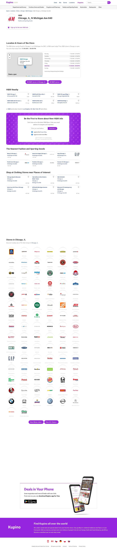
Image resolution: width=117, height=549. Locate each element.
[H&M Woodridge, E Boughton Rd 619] (68, 101)
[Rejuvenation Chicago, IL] (11, 369)
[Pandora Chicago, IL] (11, 262)
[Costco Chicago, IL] (11, 326)
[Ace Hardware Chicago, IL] (75, 305)
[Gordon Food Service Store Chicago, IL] (49, 358)
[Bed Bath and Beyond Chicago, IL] (75, 358)
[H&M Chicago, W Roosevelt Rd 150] (18, 95)
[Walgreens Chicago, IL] (37, 252)
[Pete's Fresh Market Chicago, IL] (24, 380)
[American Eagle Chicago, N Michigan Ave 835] (43, 155)
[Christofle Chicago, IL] (49, 305)
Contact (65, 546)
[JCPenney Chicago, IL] (62, 369)
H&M (9, 109)
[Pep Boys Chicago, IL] (75, 390)
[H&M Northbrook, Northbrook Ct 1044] (43, 101)
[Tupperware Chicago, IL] (49, 262)
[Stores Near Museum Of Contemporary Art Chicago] (68, 190)
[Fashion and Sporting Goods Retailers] (70, 7)
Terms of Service (73, 546)
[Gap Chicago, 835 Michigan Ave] (68, 155)
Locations (72, 2)
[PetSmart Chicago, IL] (37, 294)
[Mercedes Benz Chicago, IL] (75, 401)
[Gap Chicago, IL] (11, 358)
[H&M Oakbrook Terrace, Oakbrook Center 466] (18, 101)
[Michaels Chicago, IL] (75, 369)
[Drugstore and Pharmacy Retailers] (53, 7)
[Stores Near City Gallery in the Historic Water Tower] (43, 180)
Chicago (22, 11)
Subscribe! (52, 128)
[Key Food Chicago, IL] (75, 262)
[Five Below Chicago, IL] (24, 369)
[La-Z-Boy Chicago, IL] (24, 326)
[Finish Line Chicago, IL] (62, 273)
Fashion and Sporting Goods (25, 21)
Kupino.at (48, 541)
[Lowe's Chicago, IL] (75, 284)
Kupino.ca (52, 541)
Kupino (7, 11)
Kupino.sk (69, 541)
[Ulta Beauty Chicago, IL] (37, 390)
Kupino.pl (65, 541)
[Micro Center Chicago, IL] (37, 380)
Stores (65, 2)
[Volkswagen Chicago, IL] (49, 401)
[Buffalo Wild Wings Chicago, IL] (11, 273)
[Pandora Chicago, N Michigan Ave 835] (43, 164)
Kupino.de (60, 541)
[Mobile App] (30, 502)
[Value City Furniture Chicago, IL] (62, 348)
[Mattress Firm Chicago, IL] (62, 316)
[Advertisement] (43, 35)
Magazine (80, 2)
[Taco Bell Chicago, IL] (62, 380)
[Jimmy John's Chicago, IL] (11, 294)
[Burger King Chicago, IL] (49, 380)
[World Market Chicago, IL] (75, 316)
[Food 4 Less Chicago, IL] (37, 369)
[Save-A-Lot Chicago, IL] (75, 380)
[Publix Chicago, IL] (37, 316)
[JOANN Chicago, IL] (49, 337)
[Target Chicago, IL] (49, 284)
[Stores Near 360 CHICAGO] (68, 180)
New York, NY (37, 109)
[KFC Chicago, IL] (11, 390)
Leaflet (28, 76)
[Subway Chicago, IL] (49, 390)
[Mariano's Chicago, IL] (24, 273)
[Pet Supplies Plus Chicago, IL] (11, 380)
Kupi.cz (56, 541)
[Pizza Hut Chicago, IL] (37, 262)
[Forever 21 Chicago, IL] (75, 348)
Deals (55, 2)
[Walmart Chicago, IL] (24, 284)
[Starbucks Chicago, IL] (49, 273)
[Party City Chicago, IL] (62, 284)
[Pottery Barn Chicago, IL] (24, 337)
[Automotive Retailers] (83, 7)
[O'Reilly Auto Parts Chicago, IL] (24, 412)
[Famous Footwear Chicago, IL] (11, 337)
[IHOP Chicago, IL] (37, 273)
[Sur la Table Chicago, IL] (24, 390)
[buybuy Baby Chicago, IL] (11, 316)
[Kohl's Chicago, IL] (49, 326)
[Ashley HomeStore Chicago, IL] (49, 294)
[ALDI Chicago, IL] (11, 252)
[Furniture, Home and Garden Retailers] (36, 7)
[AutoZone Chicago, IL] (11, 412)
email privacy (48, 137)
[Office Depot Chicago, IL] (62, 337)
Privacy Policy (43, 132)
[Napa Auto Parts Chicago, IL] (37, 401)
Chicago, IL (34, 243)
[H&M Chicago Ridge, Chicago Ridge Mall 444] (68, 95)
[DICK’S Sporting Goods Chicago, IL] (11, 348)
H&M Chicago (29, 11)
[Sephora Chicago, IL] (37, 348)
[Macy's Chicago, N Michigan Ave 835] (18, 155)
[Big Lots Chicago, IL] (49, 348)
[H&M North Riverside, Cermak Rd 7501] (43, 95)
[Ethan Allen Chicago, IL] (37, 326)
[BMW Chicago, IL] (11, 401)
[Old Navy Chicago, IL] (24, 348)
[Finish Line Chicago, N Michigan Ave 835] (18, 164)
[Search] (109, 2)
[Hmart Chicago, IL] (49, 316)
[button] (18, 27)
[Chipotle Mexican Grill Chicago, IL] (62, 262)
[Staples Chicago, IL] (24, 316)
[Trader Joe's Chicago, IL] (37, 284)
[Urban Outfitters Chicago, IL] (24, 358)
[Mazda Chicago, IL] (24, 401)
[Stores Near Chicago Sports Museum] (18, 180)
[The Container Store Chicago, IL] (62, 358)
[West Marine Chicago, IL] (24, 262)
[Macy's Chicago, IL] (62, 294)
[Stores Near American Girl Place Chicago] (18, 190)
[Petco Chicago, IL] (24, 294)
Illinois (17, 11)
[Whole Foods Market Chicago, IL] (37, 305)
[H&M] (11, 19)
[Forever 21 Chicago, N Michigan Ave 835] (68, 164)
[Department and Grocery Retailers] (19, 7)
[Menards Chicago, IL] (24, 252)
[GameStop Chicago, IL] (37, 337)
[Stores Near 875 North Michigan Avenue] (43, 190)
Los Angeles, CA (27, 109)
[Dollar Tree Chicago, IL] (49, 369)
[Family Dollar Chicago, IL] (24, 305)
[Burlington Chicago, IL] (62, 326)
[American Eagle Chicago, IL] (37, 358)
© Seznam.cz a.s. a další (36, 76)
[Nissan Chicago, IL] (62, 401)
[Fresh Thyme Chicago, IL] (62, 252)
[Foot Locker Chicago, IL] (11, 305)
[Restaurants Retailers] (92, 7)
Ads (60, 2)
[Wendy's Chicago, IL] (75, 273)
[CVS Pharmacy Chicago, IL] (75, 337)
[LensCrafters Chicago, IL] (11, 284)
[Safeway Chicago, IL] (75, 252)
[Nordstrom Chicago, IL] (75, 294)
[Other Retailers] (100, 7)
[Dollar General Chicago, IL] (49, 252)
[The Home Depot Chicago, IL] (62, 305)
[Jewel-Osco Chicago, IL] (75, 326)
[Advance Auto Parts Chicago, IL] (62, 390)
